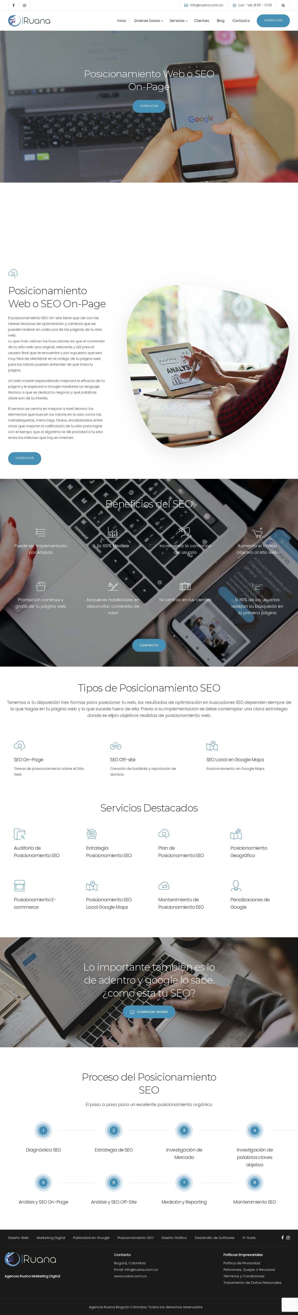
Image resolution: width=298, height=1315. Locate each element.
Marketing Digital (51, 1237)
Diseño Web (18, 1237)
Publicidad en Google (91, 1237)
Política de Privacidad (242, 1263)
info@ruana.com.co (206, 5)
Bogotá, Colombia (130, 1263)
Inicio (121, 21)
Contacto (241, 21)
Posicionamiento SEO (136, 1237)
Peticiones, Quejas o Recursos (249, 1269)
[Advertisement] (149, 217)
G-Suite (249, 1237)
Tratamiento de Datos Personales (252, 1282)
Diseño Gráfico (174, 1237)
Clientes (201, 21)
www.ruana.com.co (130, 1276)
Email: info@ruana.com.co (136, 1269)
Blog (220, 21)
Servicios (177, 21)
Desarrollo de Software (214, 1237)
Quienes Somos (146, 21)
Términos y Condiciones (244, 1276)
